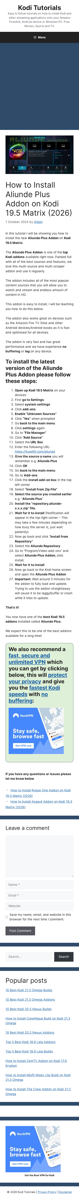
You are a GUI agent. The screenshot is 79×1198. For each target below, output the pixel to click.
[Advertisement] (39, 84)
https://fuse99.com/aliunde (35, 451)
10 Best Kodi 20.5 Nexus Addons (30, 1032)
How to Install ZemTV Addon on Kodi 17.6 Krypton (36, 1063)
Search (64, 957)
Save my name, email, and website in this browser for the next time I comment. (40, 917)
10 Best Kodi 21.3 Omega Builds (29, 990)
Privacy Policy (47, 1192)
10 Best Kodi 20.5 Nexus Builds (29, 1009)
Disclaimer (65, 1192)
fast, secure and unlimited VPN (29, 658)
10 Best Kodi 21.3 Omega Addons (30, 999)
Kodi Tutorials (39, 7)
